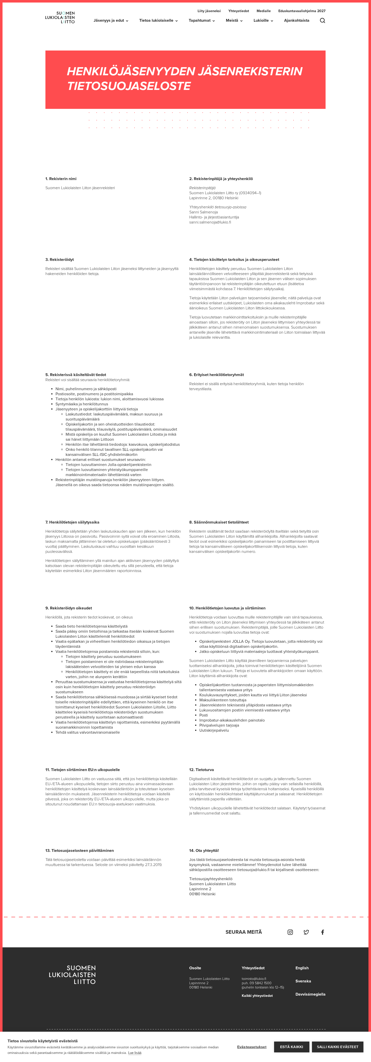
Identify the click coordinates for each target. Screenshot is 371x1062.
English (302, 968)
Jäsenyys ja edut (109, 20)
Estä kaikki (291, 1047)
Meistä (232, 20)
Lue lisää (134, 1053)
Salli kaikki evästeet (337, 1047)
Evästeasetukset (252, 1047)
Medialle (264, 11)
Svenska (303, 981)
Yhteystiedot (238, 11)
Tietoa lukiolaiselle (156, 20)
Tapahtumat (199, 20)
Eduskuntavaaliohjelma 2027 (302, 11)
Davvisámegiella (311, 994)
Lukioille (261, 20)
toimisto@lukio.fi (254, 979)
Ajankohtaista (296, 20)
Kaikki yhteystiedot (257, 996)
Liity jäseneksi (209, 11)
